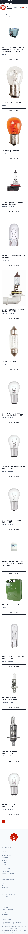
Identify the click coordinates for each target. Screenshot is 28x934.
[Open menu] (26, 7)
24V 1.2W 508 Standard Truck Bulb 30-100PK (13, 657)
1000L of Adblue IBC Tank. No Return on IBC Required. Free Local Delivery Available (13, 50)
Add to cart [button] (14, 59)
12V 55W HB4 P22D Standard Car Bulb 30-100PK (13, 310)
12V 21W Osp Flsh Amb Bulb (12, 151)
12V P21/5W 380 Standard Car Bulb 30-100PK (13, 468)
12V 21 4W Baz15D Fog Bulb (12, 102)
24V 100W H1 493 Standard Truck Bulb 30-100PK (12, 699)
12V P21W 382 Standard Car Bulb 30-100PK (12, 521)
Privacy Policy (5, 912)
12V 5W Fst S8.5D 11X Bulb (11, 361)
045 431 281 (7, 851)
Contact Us (5, 914)
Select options (14, 212)
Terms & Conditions (7, 909)
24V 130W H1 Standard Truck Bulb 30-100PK (13, 752)
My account (5, 907)
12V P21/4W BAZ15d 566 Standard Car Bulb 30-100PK (13, 414)
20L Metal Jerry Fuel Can (11, 605)
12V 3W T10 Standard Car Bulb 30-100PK (13, 257)
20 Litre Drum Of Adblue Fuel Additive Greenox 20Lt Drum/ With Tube (13, 563)
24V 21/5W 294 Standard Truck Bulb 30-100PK (14, 806)
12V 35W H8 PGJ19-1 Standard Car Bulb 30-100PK (13, 203)
